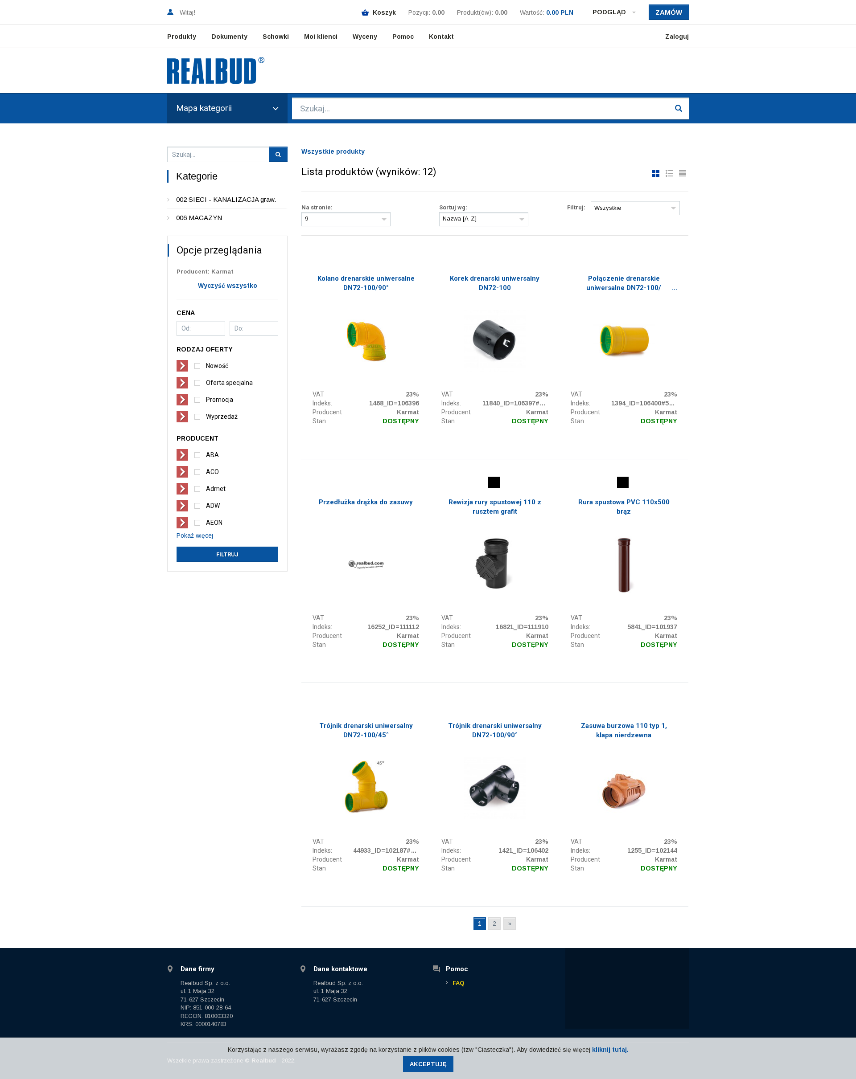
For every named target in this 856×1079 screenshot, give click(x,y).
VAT (318, 394)
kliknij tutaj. (610, 1049)
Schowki (276, 36)
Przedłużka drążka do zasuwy (366, 502)
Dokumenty (229, 36)
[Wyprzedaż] (494, 482)
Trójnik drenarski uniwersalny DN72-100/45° (366, 730)
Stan (319, 421)
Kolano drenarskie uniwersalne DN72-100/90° (366, 283)
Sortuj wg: (453, 207)
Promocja (219, 399)
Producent (327, 412)
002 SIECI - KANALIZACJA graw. (226, 199)
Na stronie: (317, 207)
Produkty (181, 36)
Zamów (668, 12)
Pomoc (403, 36)
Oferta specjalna (229, 382)
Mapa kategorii (204, 108)
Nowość (217, 365)
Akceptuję (428, 1064)
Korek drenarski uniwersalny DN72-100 (494, 283)
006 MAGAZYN (199, 217)
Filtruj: (576, 207)
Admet (216, 488)
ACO (212, 471)
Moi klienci (320, 36)
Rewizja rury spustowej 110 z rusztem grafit (495, 506)
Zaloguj (677, 36)
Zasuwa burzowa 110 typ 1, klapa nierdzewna (624, 730)
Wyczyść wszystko (227, 285)
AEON (214, 522)
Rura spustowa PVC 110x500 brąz (624, 506)
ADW (213, 505)
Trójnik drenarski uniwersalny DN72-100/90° (495, 730)
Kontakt (441, 36)
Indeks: (322, 403)
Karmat (408, 412)
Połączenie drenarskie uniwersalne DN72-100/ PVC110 (623, 284)
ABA (212, 454)
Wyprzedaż (222, 416)
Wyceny (365, 36)
